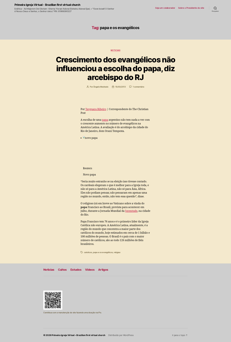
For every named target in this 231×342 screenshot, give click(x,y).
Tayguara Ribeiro (95, 109)
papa (105, 120)
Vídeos (90, 269)
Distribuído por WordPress (121, 335)
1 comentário (138, 87)
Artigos (103, 269)
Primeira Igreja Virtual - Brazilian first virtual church (47, 4)
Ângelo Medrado (100, 87)
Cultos (62, 269)
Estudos (75, 269)
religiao (117, 252)
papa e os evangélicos (103, 252)
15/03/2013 (120, 87)
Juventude (131, 211)
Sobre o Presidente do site (191, 8)
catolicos (88, 252)
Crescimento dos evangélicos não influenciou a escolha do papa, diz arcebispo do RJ (115, 68)
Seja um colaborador (165, 8)
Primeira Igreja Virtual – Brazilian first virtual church (78, 335)
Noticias (115, 50)
